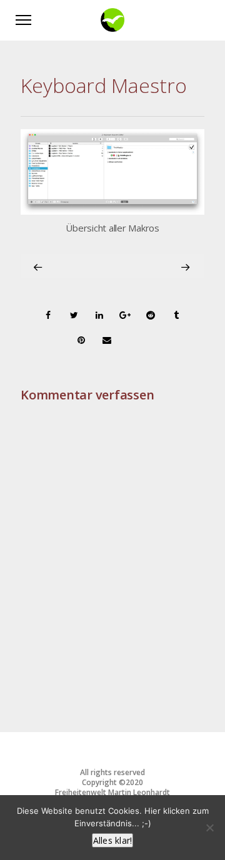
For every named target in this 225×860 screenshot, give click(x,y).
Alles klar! (112, 840)
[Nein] (209, 827)
